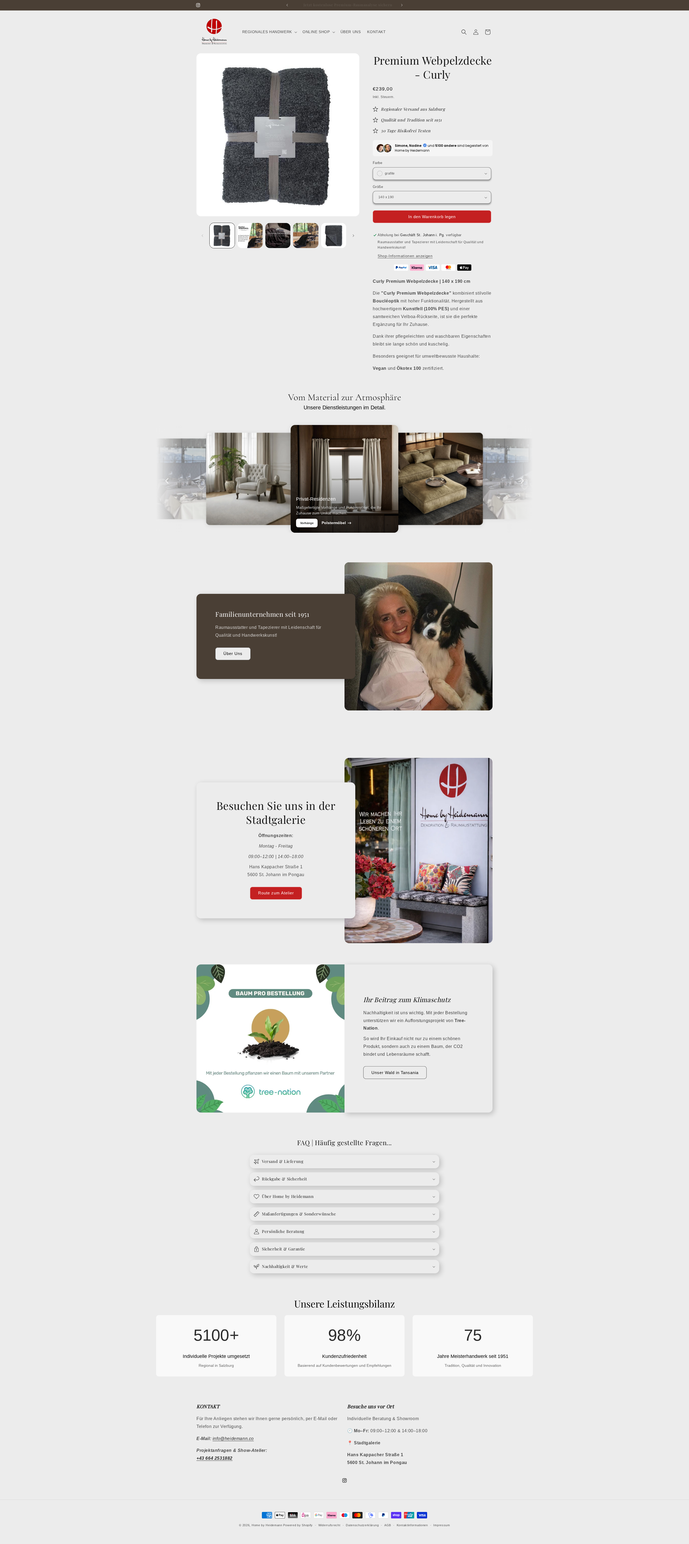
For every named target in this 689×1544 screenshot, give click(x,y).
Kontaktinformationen (412, 1525)
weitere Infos (156, 516)
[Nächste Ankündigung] (402, 5)
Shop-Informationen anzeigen (405, 256)
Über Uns (232, 653)
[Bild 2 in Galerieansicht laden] (249, 235)
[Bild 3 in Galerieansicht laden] (277, 235)
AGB (387, 1525)
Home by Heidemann (267, 1525)
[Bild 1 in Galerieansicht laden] (222, 235)
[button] (269, 31)
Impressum (441, 1525)
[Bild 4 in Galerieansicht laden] (305, 235)
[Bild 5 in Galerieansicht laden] (333, 235)
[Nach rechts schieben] (353, 236)
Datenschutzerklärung (362, 1525)
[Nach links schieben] (202, 236)
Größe (378, 187)
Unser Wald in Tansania (395, 1072)
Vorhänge (307, 523)
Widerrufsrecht (329, 1525)
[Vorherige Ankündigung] (287, 5)
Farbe (377, 163)
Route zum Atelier (276, 893)
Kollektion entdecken (227, 521)
